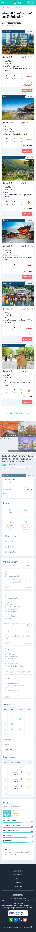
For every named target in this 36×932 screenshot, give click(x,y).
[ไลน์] (11, 920)
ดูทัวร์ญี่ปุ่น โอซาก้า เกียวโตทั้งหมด (18, 413)
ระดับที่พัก (10, 525)
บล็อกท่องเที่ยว (18, 875)
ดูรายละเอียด (27, 90)
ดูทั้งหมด (30, 565)
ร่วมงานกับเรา (18, 886)
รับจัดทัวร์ (18, 878)
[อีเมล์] (25, 920)
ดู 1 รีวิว (5, 493)
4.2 (4, 465)
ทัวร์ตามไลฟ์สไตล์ (18, 871)
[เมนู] (3, 2)
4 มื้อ (25, 513)
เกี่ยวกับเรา (18, 882)
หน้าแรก (3, 7)
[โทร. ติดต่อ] (20, 920)
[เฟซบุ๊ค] (16, 920)
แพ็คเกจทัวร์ (10, 7)
